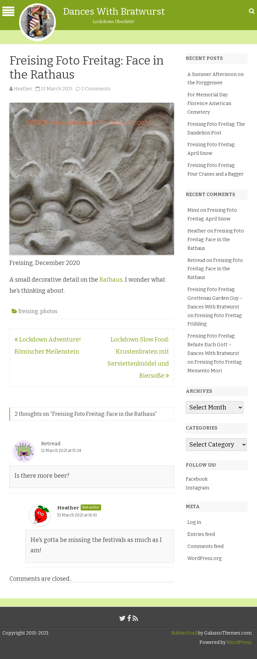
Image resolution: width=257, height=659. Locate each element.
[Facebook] (129, 618)
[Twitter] (122, 618)
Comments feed (205, 546)
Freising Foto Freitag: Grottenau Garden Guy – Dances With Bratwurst (215, 298)
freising (28, 311)
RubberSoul (184, 633)
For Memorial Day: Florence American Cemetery (209, 103)
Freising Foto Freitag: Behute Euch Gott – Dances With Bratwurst (213, 344)
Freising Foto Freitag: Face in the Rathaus (215, 239)
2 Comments (95, 89)
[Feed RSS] (135, 618)
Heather (23, 89)
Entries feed (201, 534)
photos (49, 311)
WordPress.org (204, 558)
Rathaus (110, 279)
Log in (194, 522)
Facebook (196, 479)
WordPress (239, 642)
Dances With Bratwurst (114, 11)
